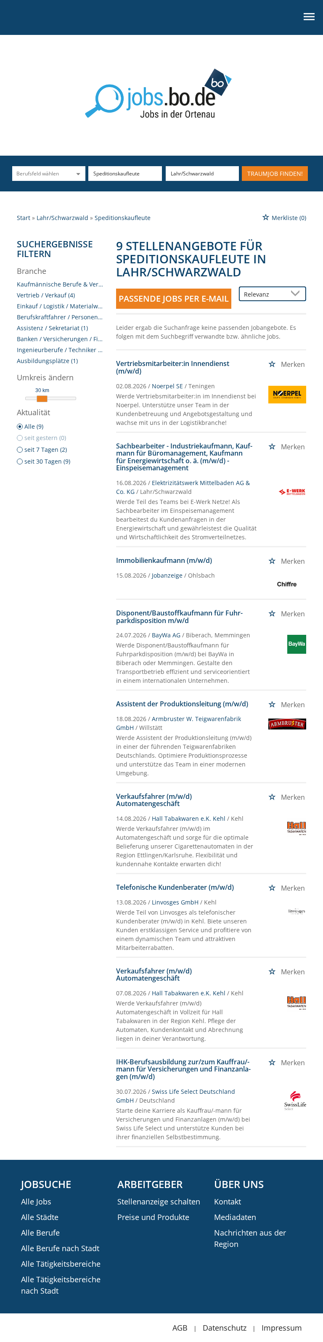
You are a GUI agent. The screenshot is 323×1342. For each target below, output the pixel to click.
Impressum (282, 1328)
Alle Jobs (36, 1201)
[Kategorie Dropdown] (77, 173)
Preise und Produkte (153, 1217)
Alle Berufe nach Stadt (60, 1248)
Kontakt (227, 1201)
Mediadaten (235, 1217)
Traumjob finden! (275, 174)
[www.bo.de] (161, 92)
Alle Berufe (40, 1233)
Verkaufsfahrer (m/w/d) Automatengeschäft (154, 800)
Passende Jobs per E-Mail (174, 298)
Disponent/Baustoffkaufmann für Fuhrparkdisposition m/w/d (179, 616)
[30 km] (42, 398)
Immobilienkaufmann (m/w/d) (164, 560)
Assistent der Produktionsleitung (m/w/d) (182, 703)
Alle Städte (39, 1217)
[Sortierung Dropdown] (297, 294)
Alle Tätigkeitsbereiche (61, 1264)
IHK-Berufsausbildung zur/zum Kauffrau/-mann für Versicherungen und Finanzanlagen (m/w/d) (183, 1069)
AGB (180, 1328)
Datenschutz (224, 1328)
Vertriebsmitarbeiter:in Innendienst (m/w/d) (172, 367)
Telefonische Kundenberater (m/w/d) (175, 887)
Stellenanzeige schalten (158, 1201)
